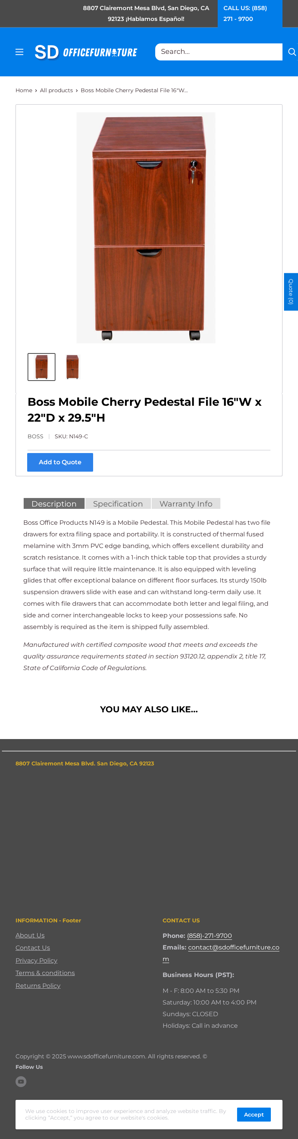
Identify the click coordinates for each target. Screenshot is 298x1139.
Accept (254, 1114)
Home (24, 90)
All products (56, 90)
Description (54, 503)
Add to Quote (60, 462)
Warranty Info (186, 503)
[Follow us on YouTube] (21, 1081)
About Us (30, 935)
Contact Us (33, 947)
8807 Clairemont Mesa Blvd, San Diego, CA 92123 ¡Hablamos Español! (146, 13)
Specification (118, 503)
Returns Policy (38, 985)
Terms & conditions (45, 973)
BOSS (35, 436)
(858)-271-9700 (209, 935)
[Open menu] (19, 52)
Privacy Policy (36, 960)
